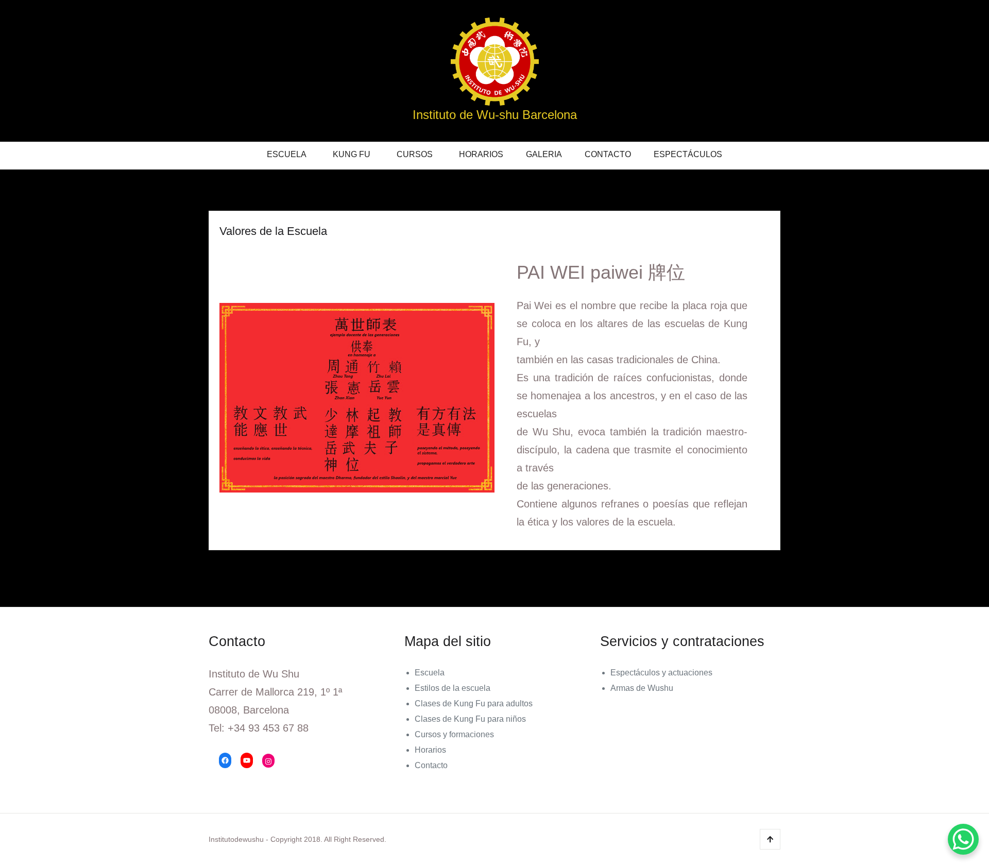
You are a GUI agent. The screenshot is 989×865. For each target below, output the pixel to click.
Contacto (608, 154)
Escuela (286, 154)
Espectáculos (688, 154)
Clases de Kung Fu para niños (470, 719)
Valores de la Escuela (273, 231)
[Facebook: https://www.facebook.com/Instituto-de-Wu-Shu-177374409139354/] (225, 760)
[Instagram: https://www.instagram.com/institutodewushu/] (268, 761)
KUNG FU (351, 154)
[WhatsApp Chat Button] (963, 839)
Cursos (415, 154)
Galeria (544, 154)
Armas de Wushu (641, 688)
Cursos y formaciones (454, 734)
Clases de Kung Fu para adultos (474, 703)
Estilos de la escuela (452, 688)
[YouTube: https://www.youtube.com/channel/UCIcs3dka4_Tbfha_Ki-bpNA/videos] (247, 760)
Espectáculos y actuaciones (661, 672)
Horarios (481, 154)
